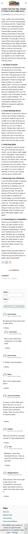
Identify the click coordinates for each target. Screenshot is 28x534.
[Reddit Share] (10, 262)
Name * (6, 292)
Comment (5, 275)
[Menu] (2, 3)
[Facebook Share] (2, 262)
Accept (15, 532)
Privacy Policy (7, 518)
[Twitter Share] (6, 262)
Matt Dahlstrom (7, 14)
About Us (6, 512)
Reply (6, 328)
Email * (6, 299)
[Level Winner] (14, 3)
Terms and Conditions (10, 521)
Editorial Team (7, 515)
